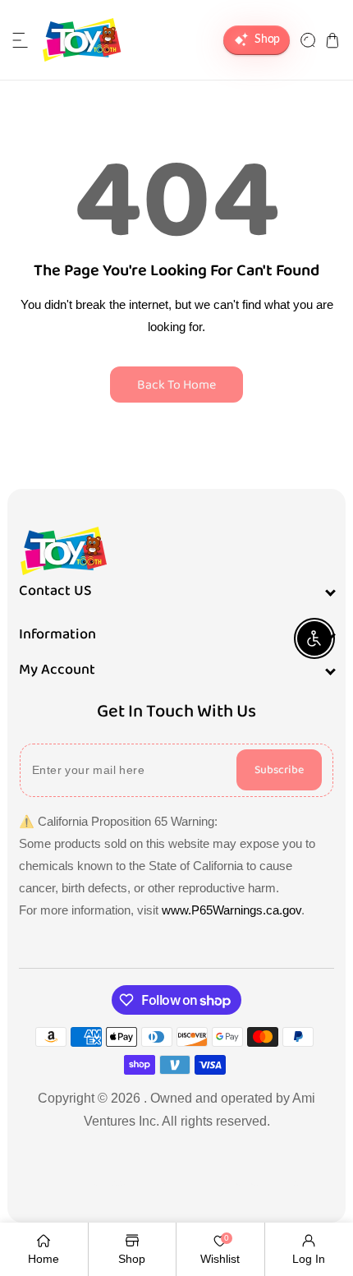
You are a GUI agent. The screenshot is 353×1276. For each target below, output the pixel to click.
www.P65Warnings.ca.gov (231, 910)
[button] (20, 40)
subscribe (279, 770)
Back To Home (176, 385)
